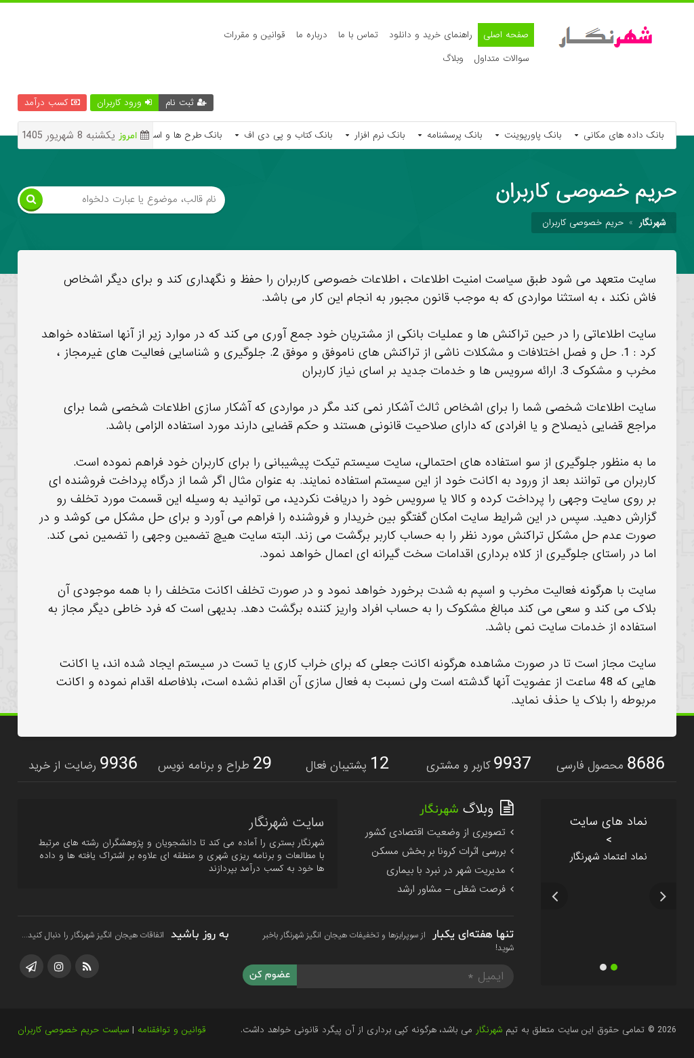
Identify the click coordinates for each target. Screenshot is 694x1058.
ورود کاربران (121, 102)
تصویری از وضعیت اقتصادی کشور (437, 850)
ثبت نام (181, 102)
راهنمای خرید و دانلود (430, 34)
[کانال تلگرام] (31, 984)
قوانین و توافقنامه (172, 1048)
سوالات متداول (501, 58)
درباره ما (311, 34)
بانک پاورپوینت (531, 135)
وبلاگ (453, 58)
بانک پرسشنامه (453, 135)
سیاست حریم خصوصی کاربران (73, 1048)
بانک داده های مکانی (622, 135)
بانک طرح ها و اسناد (181, 135)
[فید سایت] (87, 984)
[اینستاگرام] (59, 984)
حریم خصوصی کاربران (583, 222)
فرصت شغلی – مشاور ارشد (453, 907)
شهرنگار (489, 1048)
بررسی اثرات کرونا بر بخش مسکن (440, 869)
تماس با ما (358, 34)
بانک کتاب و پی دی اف (286, 135)
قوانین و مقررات (254, 34)
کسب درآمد (47, 102)
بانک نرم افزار (378, 135)
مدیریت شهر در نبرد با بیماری (447, 888)
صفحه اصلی (506, 34)
